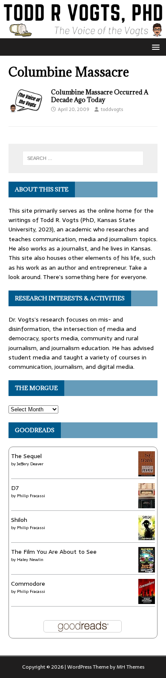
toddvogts (112, 109)
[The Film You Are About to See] (146, 568)
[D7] (146, 503)
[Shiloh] (146, 535)
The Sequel (26, 456)
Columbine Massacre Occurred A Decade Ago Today (99, 96)
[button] (154, 46)
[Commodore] (146, 599)
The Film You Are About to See (54, 551)
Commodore (28, 583)
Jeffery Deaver (30, 463)
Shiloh (19, 519)
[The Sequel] (146, 471)
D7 (15, 488)
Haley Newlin (30, 559)
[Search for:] (83, 158)
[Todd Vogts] (83, 33)
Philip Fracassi (31, 495)
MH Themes (130, 667)
